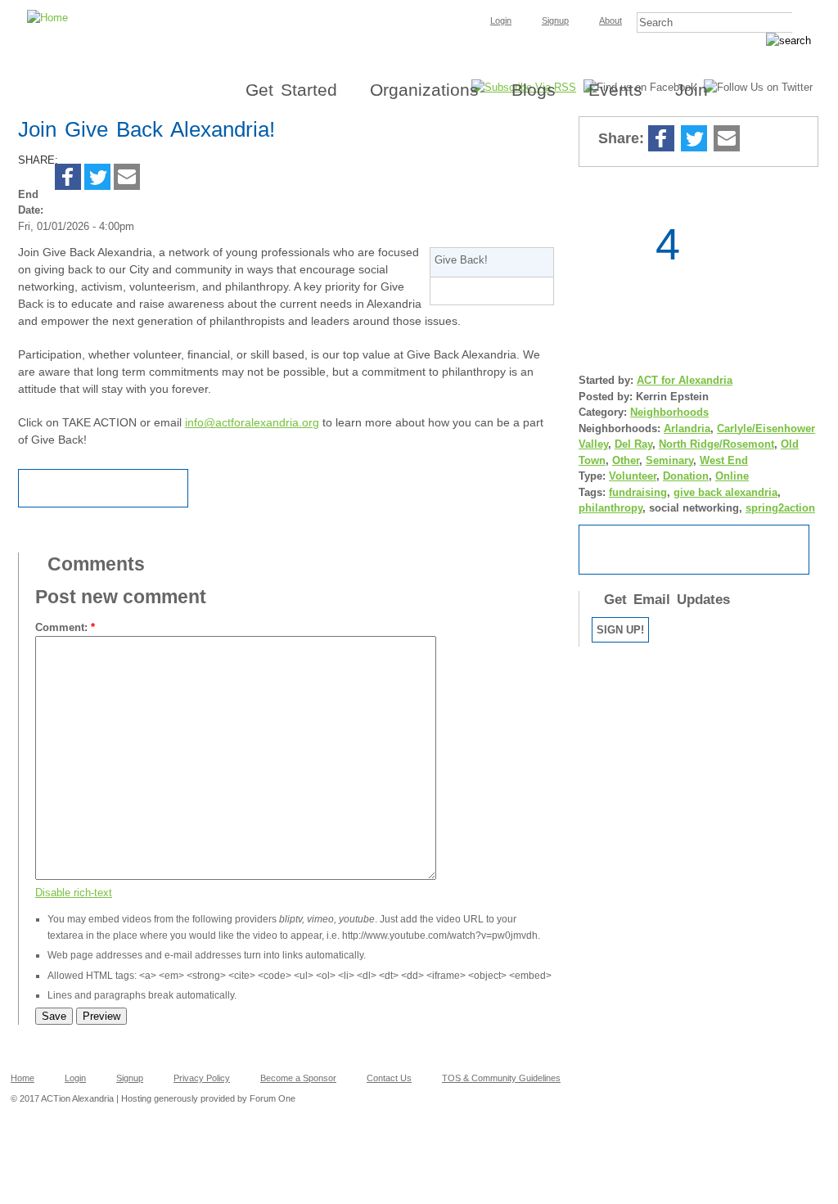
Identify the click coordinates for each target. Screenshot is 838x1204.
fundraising (638, 492)
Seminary (669, 460)
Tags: (594, 492)
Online (732, 476)
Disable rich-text (73, 892)
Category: (604, 412)
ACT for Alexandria (684, 380)
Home (22, 1078)
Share (759, 139)
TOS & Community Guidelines (501, 1078)
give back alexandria (725, 492)
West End (724, 460)
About (610, 20)
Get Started (291, 89)
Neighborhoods (669, 412)
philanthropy (610, 508)
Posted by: (607, 396)
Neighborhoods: (621, 428)
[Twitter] (97, 178)
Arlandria (687, 428)
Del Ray (633, 444)
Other (625, 460)
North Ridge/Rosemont (716, 444)
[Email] (127, 178)
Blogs (533, 89)
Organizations (424, 89)
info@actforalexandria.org (252, 422)
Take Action (491, 290)
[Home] (419, 5)
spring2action (780, 508)
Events (615, 89)
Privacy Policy (201, 1078)
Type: (594, 476)
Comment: (65, 627)
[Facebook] (68, 178)
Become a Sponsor (298, 1078)
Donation (686, 476)
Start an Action (694, 550)
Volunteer (632, 476)
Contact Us (389, 1078)
